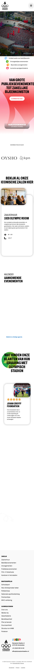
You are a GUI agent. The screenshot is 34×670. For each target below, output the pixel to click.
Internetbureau (16, 663)
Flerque (22, 663)
